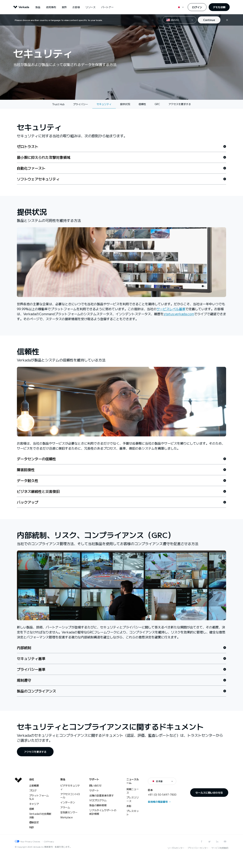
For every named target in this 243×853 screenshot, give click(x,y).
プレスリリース (132, 799)
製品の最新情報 (98, 805)
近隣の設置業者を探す (101, 795)
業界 (64, 7)
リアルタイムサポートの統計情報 (102, 811)
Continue (209, 20)
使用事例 (51, 7)
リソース (91, 7)
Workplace (66, 817)
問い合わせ (95, 785)
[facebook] (201, 841)
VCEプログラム (97, 800)
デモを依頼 (219, 7)
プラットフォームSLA (39, 797)
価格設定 (34, 822)
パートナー (107, 7)
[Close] (227, 20)
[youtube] (225, 841)
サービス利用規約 (220, 847)
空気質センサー (69, 812)
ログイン (197, 7)
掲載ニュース (132, 790)
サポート (94, 779)
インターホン (67, 802)
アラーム (65, 807)
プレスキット (132, 812)
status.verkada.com (179, 313)
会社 (31, 779)
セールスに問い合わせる (209, 792)
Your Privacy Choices (30, 841)
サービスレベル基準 (171, 308)
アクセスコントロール (70, 795)
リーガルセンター (176, 847)
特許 (31, 827)
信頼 (31, 809)
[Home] (18, 806)
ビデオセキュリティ (70, 787)
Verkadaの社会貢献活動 (40, 815)
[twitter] (209, 841)
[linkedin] (217, 841)
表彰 (128, 806)
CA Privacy (49, 841)
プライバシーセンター (197, 847)
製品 (37, 7)
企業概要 (34, 785)
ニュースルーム (132, 781)
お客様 (76, 7)
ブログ (32, 790)
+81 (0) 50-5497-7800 (162, 794)
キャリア (34, 804)
